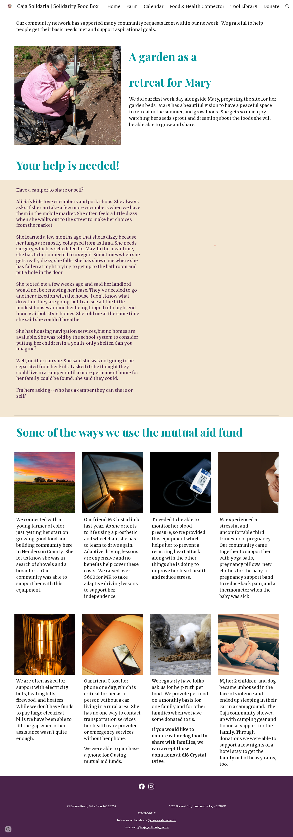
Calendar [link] (154, 6)
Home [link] (113, 6)
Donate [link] (271, 6)
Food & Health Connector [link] (197, 6)
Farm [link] (132, 6)
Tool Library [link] (244, 6)
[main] (146, 26)
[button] (287, 6)
